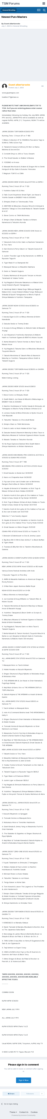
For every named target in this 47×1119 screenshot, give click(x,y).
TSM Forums (11, 3)
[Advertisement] (23, 55)
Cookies (34, 1112)
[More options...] (42, 86)
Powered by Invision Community (23, 1115)
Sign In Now (23, 1080)
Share (11, 1094)
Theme (13, 1112)
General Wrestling (20, 26)
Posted (16, 88)
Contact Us (23, 1112)
